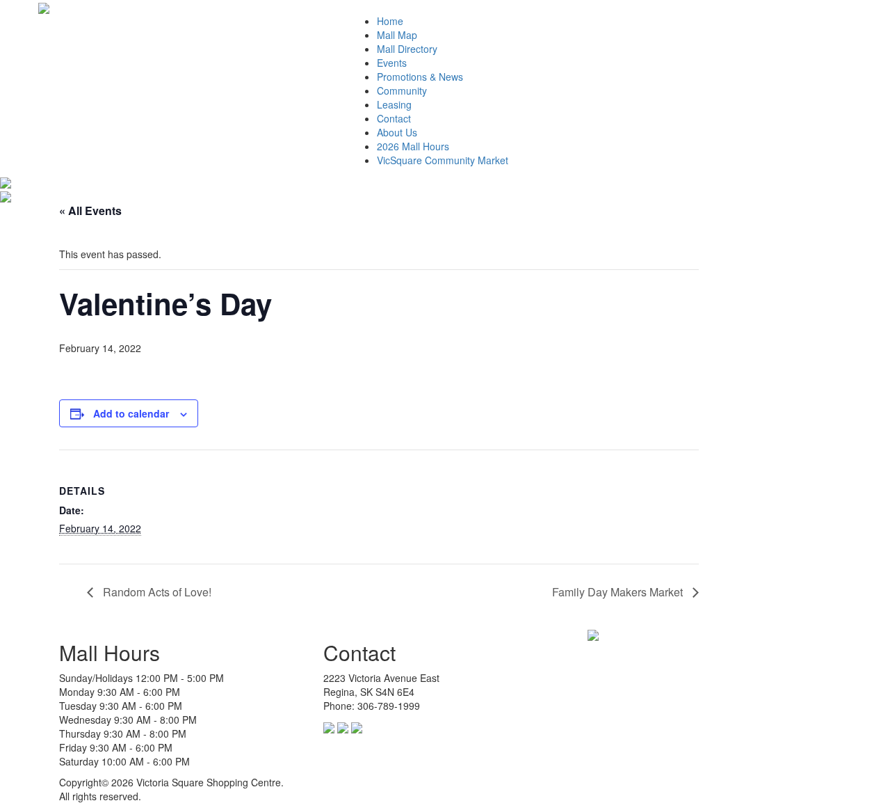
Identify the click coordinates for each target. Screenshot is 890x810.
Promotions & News (420, 77)
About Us (397, 132)
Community (402, 90)
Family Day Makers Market (619, 592)
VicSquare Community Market (442, 160)
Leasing (394, 104)
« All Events (90, 210)
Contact (394, 118)
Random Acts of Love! (155, 592)
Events (392, 63)
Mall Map (397, 35)
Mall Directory (407, 49)
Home (390, 21)
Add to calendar (131, 413)
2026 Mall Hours (413, 146)
